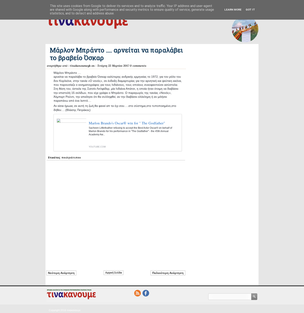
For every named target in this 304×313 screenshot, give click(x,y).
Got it (250, 9)
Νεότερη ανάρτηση (61, 273)
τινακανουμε (73, 310)
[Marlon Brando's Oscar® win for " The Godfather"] (70, 135)
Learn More (233, 9)
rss (137, 293)
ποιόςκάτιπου (71, 157)
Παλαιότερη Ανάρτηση (168, 273)
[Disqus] (116, 213)
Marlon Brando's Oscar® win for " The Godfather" (127, 122)
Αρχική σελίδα (113, 272)
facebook (145, 293)
